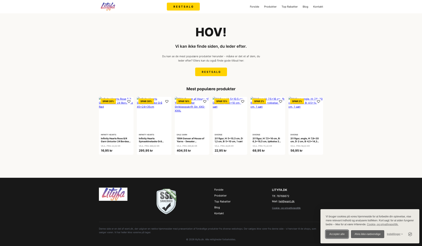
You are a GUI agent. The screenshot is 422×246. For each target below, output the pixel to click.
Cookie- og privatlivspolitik (286, 208)
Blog (305, 6)
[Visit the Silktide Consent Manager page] (410, 234)
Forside (254, 6)
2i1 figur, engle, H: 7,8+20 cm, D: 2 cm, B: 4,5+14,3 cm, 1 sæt (304, 141)
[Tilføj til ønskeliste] (129, 101)
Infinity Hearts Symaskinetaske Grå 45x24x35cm (150, 141)
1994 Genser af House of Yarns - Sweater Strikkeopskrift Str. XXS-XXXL (190, 143)
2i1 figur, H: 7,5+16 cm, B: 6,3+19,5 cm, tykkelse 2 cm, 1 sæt (266, 141)
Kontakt (318, 6)
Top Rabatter (290, 6)
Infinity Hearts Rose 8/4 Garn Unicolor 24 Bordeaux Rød (116, 141)
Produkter (270, 6)
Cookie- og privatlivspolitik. (382, 224)
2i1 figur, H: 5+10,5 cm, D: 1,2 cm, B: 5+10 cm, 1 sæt (229, 140)
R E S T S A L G (183, 6)
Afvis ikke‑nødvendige (368, 234)
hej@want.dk (287, 201)
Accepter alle (337, 234)
